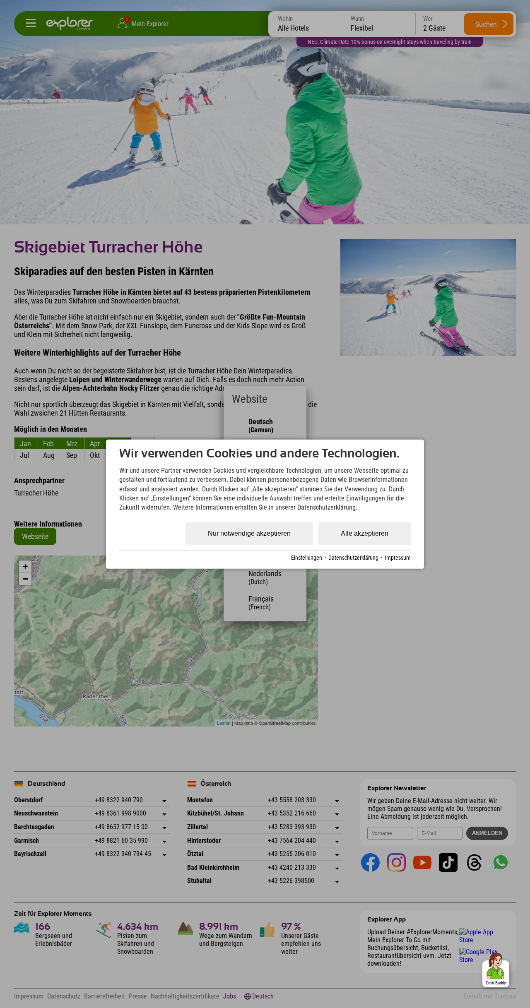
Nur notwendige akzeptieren (249, 533)
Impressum (398, 557)
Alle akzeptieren (364, 533)
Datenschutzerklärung (353, 557)
